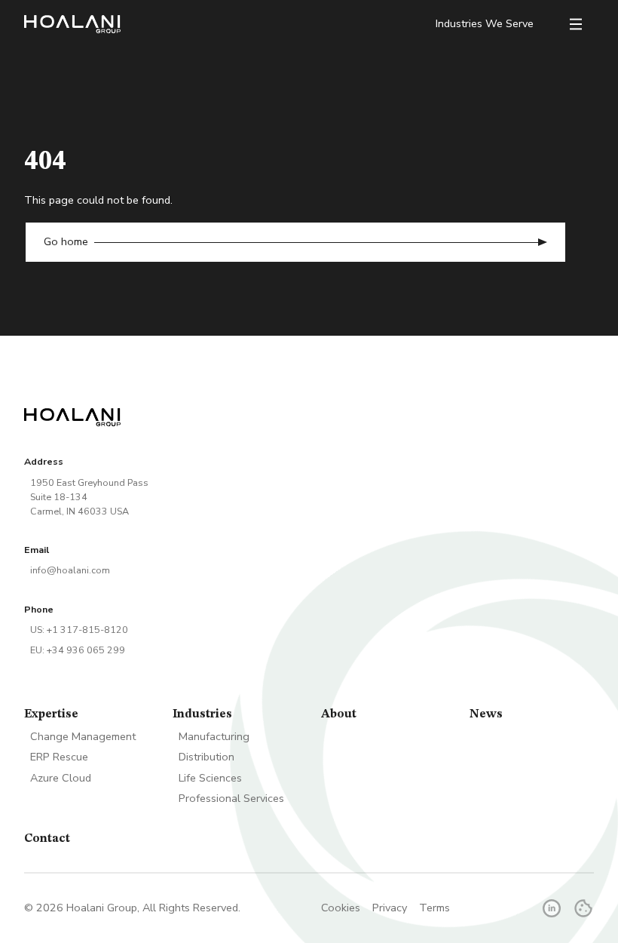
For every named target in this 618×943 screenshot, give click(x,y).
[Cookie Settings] (583, 908)
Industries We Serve (485, 24)
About (338, 714)
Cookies (340, 908)
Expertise (51, 714)
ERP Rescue (59, 756)
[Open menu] (576, 24)
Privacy (389, 908)
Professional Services (231, 798)
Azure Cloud (60, 777)
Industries (202, 714)
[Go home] (72, 24)
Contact (47, 839)
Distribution (206, 756)
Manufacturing (214, 736)
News (486, 714)
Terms (434, 908)
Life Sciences (210, 777)
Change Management (83, 736)
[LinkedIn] (552, 908)
